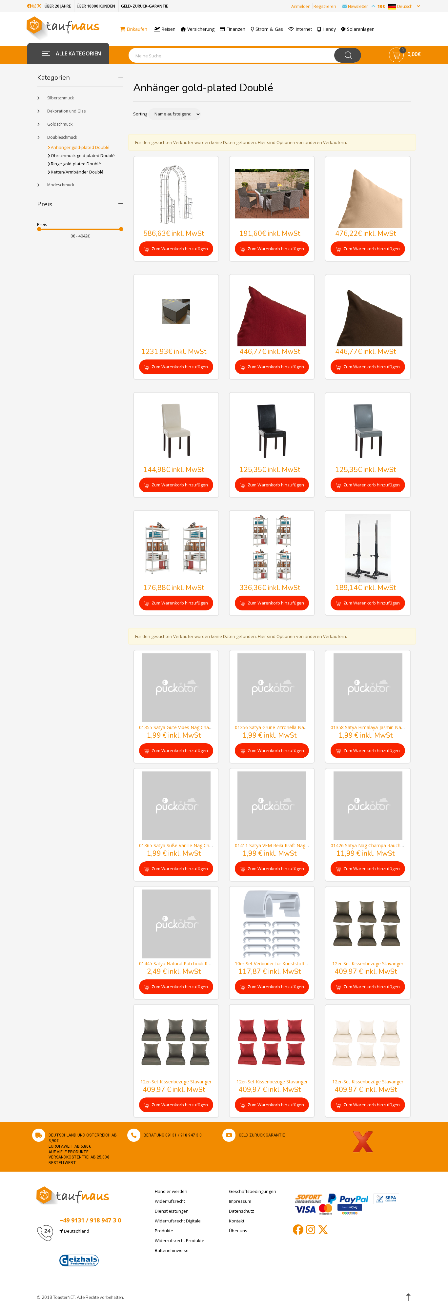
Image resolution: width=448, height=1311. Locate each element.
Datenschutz (241, 1211)
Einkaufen (136, 29)
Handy (328, 29)
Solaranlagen (360, 29)
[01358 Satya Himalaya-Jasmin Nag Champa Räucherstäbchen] (368, 687)
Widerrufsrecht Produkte (179, 1240)
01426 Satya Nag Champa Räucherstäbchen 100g (383, 845)
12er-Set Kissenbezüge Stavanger (367, 963)
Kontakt (236, 1221)
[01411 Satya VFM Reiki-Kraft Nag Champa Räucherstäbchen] (272, 805)
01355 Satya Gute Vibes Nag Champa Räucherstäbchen (197, 727)
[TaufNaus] (72, 1195)
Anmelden (300, 6)
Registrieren (325, 6)
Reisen (167, 29)
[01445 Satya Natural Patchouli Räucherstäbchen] (176, 923)
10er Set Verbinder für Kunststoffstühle (276, 963)
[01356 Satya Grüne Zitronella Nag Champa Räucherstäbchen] (272, 687)
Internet (303, 29)
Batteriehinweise (172, 1250)
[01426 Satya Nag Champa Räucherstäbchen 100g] (368, 805)
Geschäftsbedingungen (252, 1191)
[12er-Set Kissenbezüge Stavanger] (368, 923)
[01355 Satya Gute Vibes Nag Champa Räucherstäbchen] (176, 687)
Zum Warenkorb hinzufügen (179, 249)
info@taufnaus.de (90, 1247)
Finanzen (235, 29)
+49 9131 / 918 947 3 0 (90, 1220)
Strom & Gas (268, 29)
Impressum (240, 1201)
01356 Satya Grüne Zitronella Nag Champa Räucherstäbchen (299, 727)
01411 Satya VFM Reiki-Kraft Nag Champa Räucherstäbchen (298, 845)
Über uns (238, 1231)
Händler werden (171, 1191)
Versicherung (200, 29)
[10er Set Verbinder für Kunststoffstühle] (272, 923)
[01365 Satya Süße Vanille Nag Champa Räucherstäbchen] (176, 805)
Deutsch (404, 6)
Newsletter (366, 6)
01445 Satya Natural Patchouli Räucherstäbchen (190, 963)
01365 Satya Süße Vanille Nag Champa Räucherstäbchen (199, 845)
